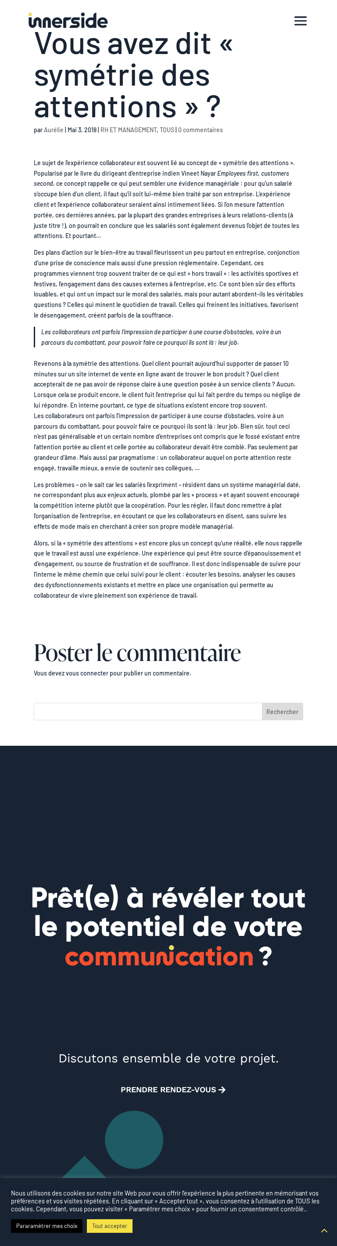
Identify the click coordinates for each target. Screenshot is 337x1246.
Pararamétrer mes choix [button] (46, 1225)
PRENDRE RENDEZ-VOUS (168, 1089)
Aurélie (54, 130)
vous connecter (87, 673)
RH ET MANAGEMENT (128, 130)
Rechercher (282, 711)
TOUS (167, 130)
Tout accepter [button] (109, 1225)
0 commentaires (200, 130)
